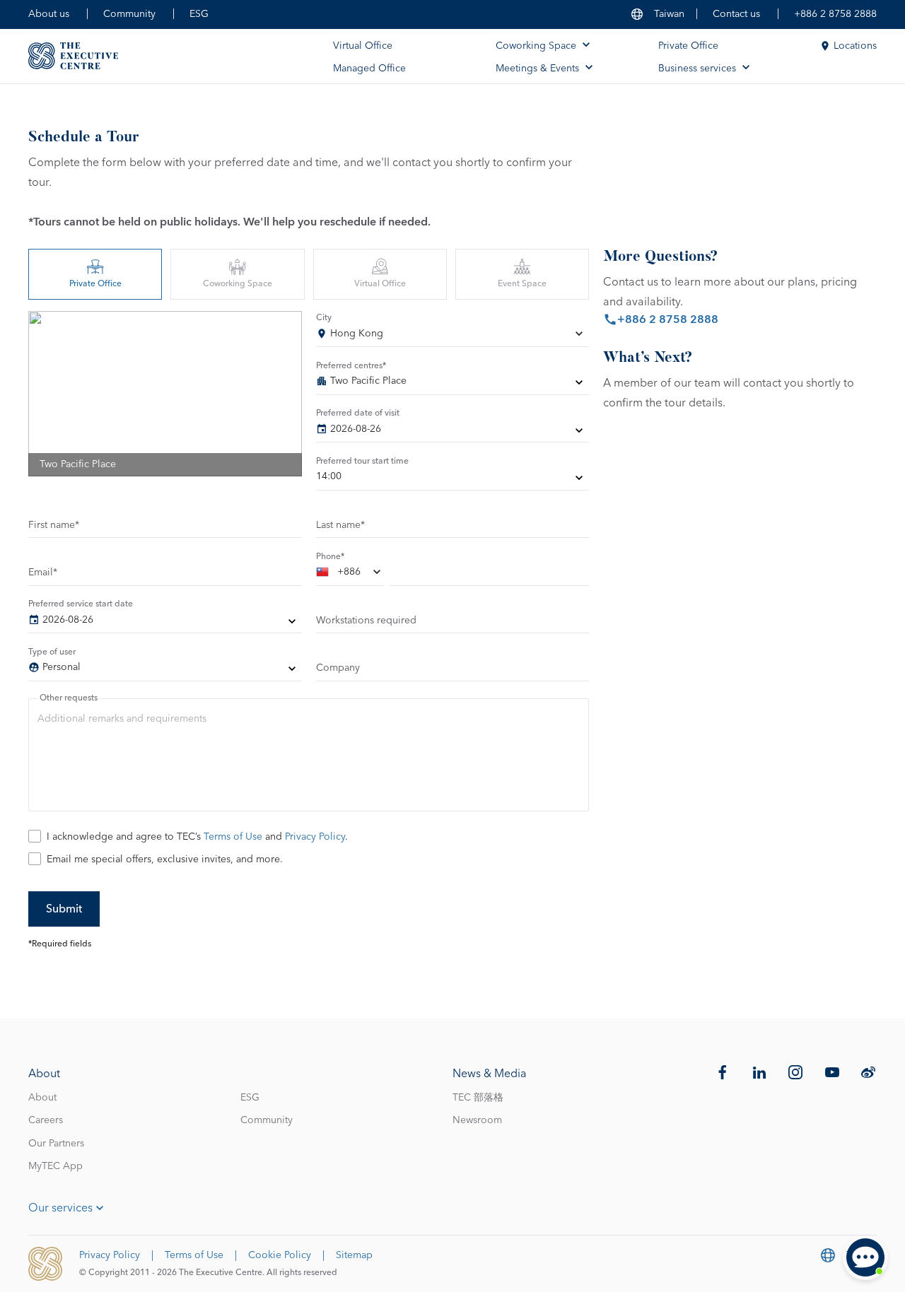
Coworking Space (237, 284)
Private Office (688, 45)
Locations (855, 45)
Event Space (522, 284)
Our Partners (56, 1143)
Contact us (736, 14)
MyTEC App (55, 1166)
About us (48, 14)
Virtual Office (362, 45)
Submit (64, 909)
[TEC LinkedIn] (759, 1072)
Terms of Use (233, 836)
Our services (60, 1208)
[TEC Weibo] (868, 1072)
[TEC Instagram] (795, 1072)
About (42, 1097)
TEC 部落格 (477, 1097)
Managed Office (369, 68)
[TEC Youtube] (832, 1072)
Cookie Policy (279, 1255)
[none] (453, 383)
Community (129, 14)
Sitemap (354, 1255)
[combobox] (453, 336)
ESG (199, 14)
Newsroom (477, 1120)
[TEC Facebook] (722, 1072)
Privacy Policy (315, 836)
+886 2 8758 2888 (835, 14)
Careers (45, 1120)
